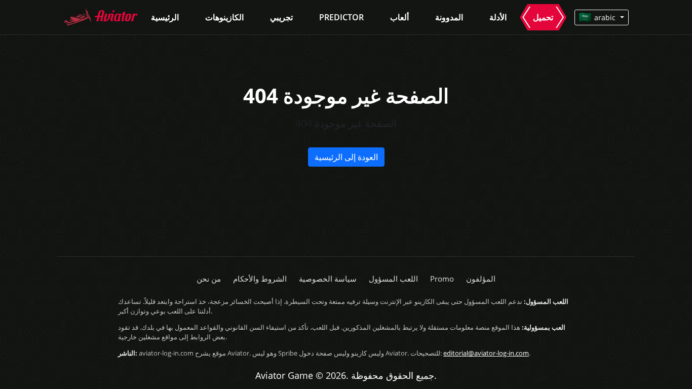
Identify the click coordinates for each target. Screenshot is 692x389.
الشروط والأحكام (260, 279)
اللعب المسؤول (393, 279)
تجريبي (281, 17)
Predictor (341, 17)
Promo (442, 279)
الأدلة (498, 17)
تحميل (543, 17)
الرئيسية (165, 17)
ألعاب (399, 17)
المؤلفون (480, 279)
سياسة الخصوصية (328, 279)
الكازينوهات (224, 17)
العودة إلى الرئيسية (346, 157)
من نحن (209, 279)
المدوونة (449, 17)
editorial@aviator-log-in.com (486, 353)
